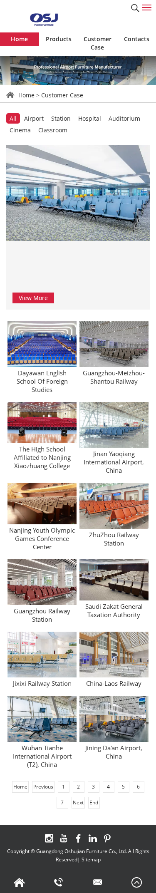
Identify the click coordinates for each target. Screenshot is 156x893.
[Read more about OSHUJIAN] (49, 838)
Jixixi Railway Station (42, 683)
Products (59, 39)
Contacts (136, 39)
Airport (34, 118)
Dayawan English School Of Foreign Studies (42, 381)
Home (19, 39)
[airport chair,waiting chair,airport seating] (43, 19)
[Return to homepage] (19, 882)
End (93, 802)
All (13, 118)
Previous (43, 786)
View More (33, 298)
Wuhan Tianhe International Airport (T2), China (42, 756)
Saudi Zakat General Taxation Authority (114, 610)
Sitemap (91, 859)
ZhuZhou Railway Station (114, 539)
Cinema (20, 130)
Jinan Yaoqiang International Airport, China (114, 461)
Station (61, 118)
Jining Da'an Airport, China (113, 752)
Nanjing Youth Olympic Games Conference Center (42, 538)
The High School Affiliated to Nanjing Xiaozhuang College (42, 457)
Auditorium (124, 118)
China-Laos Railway (113, 683)
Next (78, 802)
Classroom (52, 130)
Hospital (89, 118)
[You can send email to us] (97, 882)
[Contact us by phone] (58, 882)
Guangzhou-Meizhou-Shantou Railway (114, 377)
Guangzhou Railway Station (42, 615)
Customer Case (97, 43)
